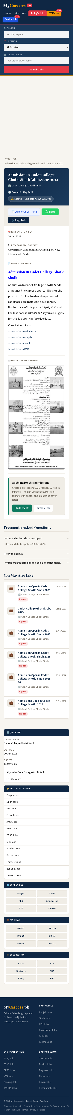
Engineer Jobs (14, 862)
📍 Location (10, 41)
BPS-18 (20, 936)
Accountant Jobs (47, 1088)
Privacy (32, 1109)
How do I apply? (13, 554)
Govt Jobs (20, 13)
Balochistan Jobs (48, 1030)
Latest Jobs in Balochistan (22, 331)
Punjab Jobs (13, 795)
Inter (52, 963)
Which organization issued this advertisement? (32, 563)
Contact (41, 1109)
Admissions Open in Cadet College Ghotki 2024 (34, 703)
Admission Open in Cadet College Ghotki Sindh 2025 (34, 588)
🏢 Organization (13, 54)
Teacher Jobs (13, 848)
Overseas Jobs (14, 875)
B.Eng (21, 978)
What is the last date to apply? (23, 538)
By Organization (58, 1106)
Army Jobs (12, 822)
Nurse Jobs (44, 1076)
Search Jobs (36, 70)
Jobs (15, 158)
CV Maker (55, 13)
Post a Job (11, 19)
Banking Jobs (13, 868)
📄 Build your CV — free (24, 212)
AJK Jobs (43, 1036)
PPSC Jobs (12, 835)
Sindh (52, 893)
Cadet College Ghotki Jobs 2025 (34, 610)
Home (8, 13)
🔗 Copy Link (18, 220)
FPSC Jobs (12, 828)
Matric (21, 963)
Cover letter (43, 508)
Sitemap (8, 1106)
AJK (21, 908)
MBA (52, 971)
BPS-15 (52, 936)
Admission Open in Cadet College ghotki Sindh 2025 (34, 655)
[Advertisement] (36, 114)
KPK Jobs (11, 808)
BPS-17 (20, 928)
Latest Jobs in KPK (18, 349)
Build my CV (22, 508)
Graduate (21, 971)
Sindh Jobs (12, 802)
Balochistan (52, 901)
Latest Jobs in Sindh (19, 343)
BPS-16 (52, 928)
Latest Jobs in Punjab (20, 337)
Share (52, 212)
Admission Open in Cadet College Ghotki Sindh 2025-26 (35, 678)
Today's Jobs (38, 13)
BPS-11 (52, 943)
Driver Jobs (44, 1082)
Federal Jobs (13, 815)
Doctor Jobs (13, 855)
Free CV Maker (14, 779)
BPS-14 (20, 943)
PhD (52, 978)
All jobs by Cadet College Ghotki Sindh (26, 772)
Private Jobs (29, 1106)
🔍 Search (9, 28)
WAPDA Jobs (10, 1088)
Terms (25, 1109)
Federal (52, 908)
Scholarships (42, 1106)
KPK (21, 901)
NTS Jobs (11, 842)
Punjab (20, 893)
